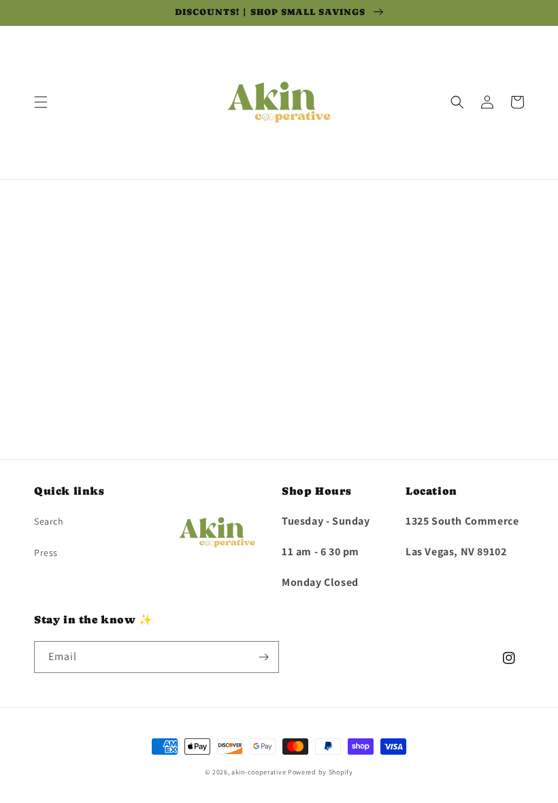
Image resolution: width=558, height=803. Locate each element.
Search (49, 521)
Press (46, 552)
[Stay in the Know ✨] (263, 657)
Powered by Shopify (320, 772)
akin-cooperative (258, 772)
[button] (41, 102)
